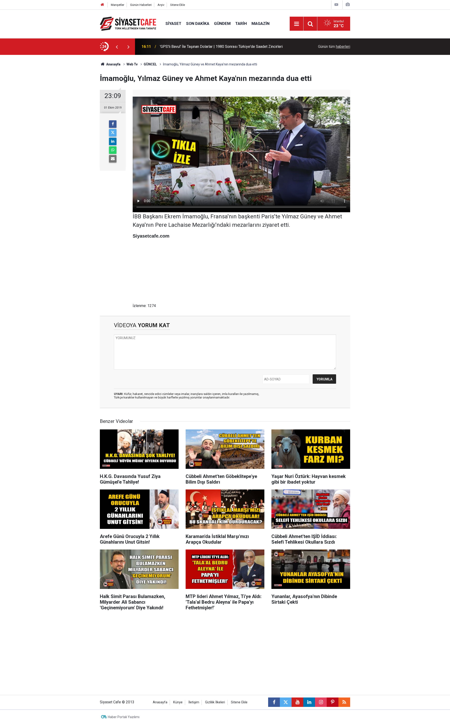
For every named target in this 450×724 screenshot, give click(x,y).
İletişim (193, 702)
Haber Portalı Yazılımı (123, 717)
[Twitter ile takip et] (286, 702)
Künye (178, 702)
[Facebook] (112, 124)
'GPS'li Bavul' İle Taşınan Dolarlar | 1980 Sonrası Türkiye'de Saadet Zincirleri (221, 46)
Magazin (260, 23)
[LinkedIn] (112, 141)
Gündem (222, 23)
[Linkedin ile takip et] (309, 702)
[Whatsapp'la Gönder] (112, 150)
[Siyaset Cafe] (128, 23)
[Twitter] (112, 132)
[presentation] (117, 46)
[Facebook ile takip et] (274, 702)
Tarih (241, 23)
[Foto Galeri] (347, 4)
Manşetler (117, 5)
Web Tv (132, 64)
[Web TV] (336, 4)
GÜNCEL (150, 64)
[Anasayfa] (102, 5)
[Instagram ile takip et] (321, 702)
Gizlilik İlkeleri (215, 702)
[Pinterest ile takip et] (332, 702)
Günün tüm (334, 46)
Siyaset (173, 23)
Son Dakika (197, 23)
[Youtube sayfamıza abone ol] (297, 702)
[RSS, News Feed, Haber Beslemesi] (344, 702)
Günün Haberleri (141, 5)
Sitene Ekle (177, 5)
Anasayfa (112, 64)
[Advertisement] (61, 125)
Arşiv (161, 5)
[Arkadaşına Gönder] (112, 159)
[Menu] (296, 23)
